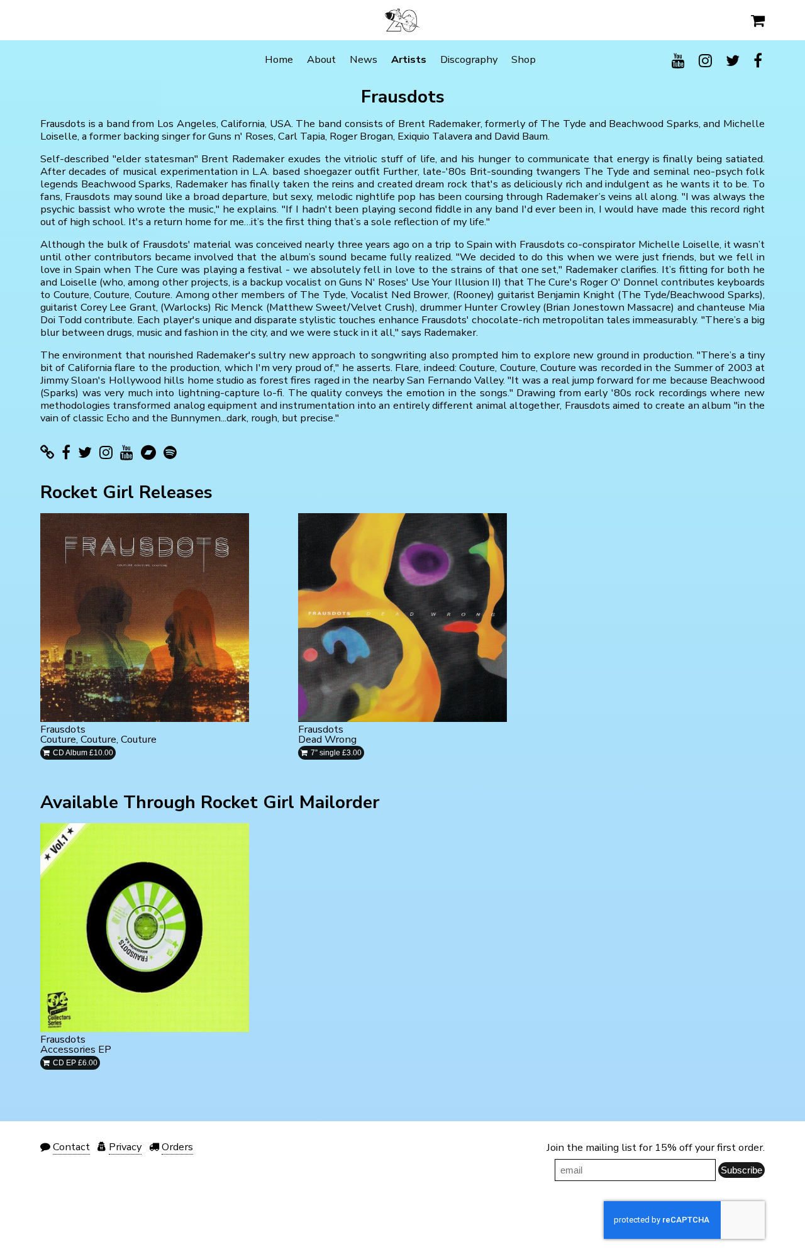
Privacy (125, 1147)
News (363, 59)
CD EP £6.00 (74, 1062)
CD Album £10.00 (82, 752)
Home (279, 59)
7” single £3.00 (335, 752)
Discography (468, 59)
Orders (177, 1147)
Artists (408, 59)
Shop (523, 59)
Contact (71, 1147)
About (321, 59)
